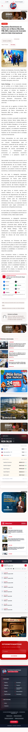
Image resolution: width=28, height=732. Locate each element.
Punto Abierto (19, 691)
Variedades (18, 694)
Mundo (5, 691)
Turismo (18, 685)
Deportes (6, 685)
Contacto (6, 705)
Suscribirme (14, 655)
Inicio (5, 703)
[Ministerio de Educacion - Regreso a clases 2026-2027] (14, 381)
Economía (4, 23)
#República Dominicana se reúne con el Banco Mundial (13, 308)
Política (6, 682)
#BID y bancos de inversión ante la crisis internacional (13, 302)
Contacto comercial (17, 725)
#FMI (3, 305)
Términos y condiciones (9, 718)
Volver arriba (14, 721)
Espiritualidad (7, 694)
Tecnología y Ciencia (19, 688)
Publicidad (9, 725)
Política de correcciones (19, 718)
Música (6, 688)
